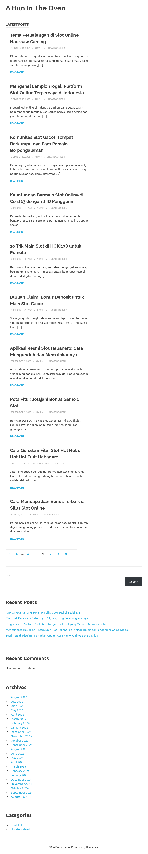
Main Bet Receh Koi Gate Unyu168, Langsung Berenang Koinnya (47, 618)
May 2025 (17, 757)
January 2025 (19, 775)
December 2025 (21, 731)
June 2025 (17, 753)
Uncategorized (56, 47)
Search (10, 574)
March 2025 (18, 766)
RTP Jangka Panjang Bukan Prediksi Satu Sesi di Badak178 (43, 612)
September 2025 (21, 744)
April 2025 (17, 762)
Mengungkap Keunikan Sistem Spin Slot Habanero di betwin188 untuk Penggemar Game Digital (67, 629)
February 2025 (20, 770)
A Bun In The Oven (36, 8)
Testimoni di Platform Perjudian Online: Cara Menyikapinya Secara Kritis (52, 635)
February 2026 (20, 723)
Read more (17, 72)
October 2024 (20, 788)
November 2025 (21, 736)
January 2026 (19, 727)
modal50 (16, 825)
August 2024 (19, 796)
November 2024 (21, 783)
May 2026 (17, 710)
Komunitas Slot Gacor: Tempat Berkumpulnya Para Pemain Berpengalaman (41, 144)
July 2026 (17, 701)
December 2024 (21, 779)
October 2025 (20, 740)
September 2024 (21, 792)
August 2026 (19, 697)
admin (38, 47)
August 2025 (19, 749)
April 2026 (17, 714)
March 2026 (18, 718)
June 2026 (17, 705)
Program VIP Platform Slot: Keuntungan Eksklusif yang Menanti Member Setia (56, 624)
